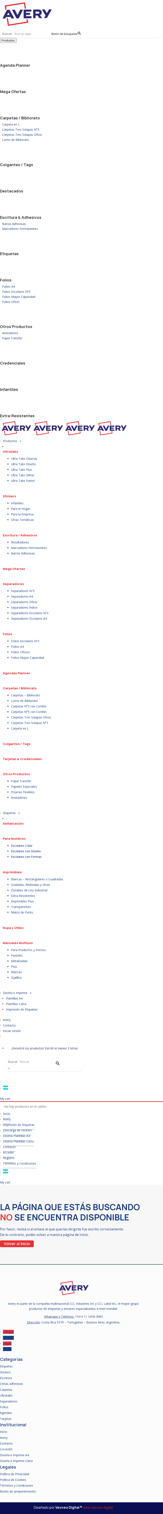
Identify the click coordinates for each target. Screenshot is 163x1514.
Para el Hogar (20, 509)
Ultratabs (10, 451)
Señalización (13, 823)
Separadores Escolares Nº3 (29, 613)
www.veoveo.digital (98, 1507)
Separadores (13, 584)
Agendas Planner (16, 673)
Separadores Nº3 (22, 591)
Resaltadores (20, 542)
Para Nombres (14, 838)
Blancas (16, 972)
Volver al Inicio (17, 1243)
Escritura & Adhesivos (20, 217)
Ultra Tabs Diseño (23, 464)
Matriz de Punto (22, 912)
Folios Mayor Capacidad (18, 297)
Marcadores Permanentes (20, 229)
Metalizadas (19, 961)
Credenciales (12, 363)
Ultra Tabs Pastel (23, 481)
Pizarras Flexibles (23, 792)
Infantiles (9, 389)
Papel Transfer (12, 338)
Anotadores (10, 333)
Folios (5, 280)
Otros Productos (16, 326)
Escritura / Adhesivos (20, 535)
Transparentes (21, 907)
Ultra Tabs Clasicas (24, 459)
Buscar (13, 1062)
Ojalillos (16, 977)
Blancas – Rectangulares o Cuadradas (37, 879)
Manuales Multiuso (18, 943)
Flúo (14, 966)
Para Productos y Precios (28, 950)
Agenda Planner (15, 65)
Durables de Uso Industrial (29, 890)
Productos (8, 40)
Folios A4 (8, 286)
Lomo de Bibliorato (15, 140)
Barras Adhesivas (14, 224)
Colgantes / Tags (16, 164)
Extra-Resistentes (17, 415)
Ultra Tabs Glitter (22, 475)
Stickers (9, 496)
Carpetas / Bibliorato (20, 117)
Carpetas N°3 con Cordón (28, 706)
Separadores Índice (24, 607)
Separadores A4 (22, 596)
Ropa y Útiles (13, 928)
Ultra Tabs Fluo (21, 470)
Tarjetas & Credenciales (22, 759)
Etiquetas (9, 253)
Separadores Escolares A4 (29, 618)
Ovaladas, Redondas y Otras (30, 885)
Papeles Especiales (24, 787)
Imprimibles (12, 872)
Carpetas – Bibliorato (25, 695)
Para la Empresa (22, 514)
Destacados (11, 191)
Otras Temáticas (22, 520)
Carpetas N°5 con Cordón (28, 712)
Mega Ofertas (13, 91)
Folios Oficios (20, 652)
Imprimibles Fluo (22, 901)
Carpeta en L (11, 124)
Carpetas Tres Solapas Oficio (22, 135)
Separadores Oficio (24, 602)
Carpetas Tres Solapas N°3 (20, 129)
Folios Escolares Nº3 (16, 292)
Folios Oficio (10, 302)
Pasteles (17, 955)
